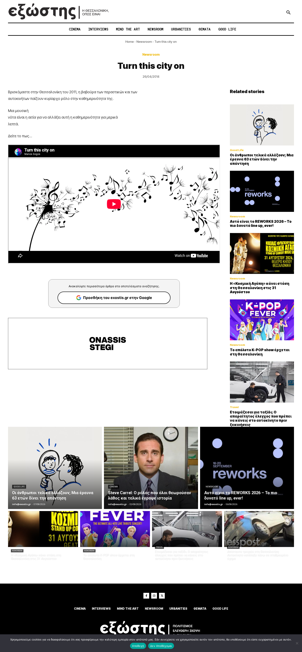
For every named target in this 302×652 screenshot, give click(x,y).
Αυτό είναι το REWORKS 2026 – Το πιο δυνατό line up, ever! (261, 223)
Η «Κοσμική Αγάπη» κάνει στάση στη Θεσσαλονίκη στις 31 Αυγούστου (259, 288)
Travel (234, 407)
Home (129, 42)
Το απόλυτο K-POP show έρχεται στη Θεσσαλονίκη (259, 352)
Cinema (114, 487)
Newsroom (144, 42)
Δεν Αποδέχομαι (161, 645)
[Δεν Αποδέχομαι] (297, 643)
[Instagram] (154, 596)
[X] (162, 596)
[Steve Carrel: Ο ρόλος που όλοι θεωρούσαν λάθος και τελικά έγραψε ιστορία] (151, 468)
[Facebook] (146, 596)
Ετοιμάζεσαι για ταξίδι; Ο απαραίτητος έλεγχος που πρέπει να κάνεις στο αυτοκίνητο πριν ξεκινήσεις (261, 418)
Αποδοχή (138, 645)
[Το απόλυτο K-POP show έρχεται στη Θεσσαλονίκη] (262, 319)
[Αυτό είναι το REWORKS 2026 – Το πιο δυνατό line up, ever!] (262, 191)
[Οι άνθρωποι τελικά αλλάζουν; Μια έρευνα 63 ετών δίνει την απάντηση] (262, 124)
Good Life (237, 150)
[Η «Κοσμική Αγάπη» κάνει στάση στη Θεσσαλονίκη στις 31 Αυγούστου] (262, 253)
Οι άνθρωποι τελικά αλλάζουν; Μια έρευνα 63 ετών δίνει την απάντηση (262, 159)
